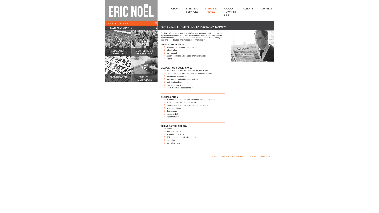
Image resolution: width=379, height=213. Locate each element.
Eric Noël (131, 10)
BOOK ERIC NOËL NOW (118, 23)
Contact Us (252, 156)
